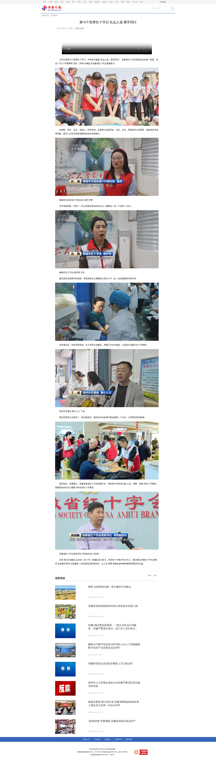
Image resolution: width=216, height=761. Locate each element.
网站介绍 (86, 739)
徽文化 (104, 2)
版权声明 (118, 739)
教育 (122, 2)
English (134, 2)
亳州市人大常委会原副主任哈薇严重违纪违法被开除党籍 (114, 684)
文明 (85, 2)
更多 (141, 2)
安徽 (50, 2)
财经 (111, 2)
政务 (62, 2)
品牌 (90, 2)
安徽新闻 (45, 15)
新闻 (56, 2)
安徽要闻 (54, 15)
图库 (128, 2)
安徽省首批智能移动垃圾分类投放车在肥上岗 (113, 606)
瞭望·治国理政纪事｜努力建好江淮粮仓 (109, 586)
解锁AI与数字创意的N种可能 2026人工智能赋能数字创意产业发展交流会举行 (114, 646)
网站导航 (128, 739)
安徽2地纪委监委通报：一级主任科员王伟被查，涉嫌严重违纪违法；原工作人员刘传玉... (112, 627)
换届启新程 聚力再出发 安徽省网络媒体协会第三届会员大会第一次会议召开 (113, 703)
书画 (116, 2)
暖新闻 (97, 2)
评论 (79, 2)
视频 (67, 2)
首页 (44, 2)
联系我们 (108, 739)
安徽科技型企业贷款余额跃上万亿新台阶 (110, 663)
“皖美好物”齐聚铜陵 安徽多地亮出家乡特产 (112, 721)
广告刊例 (97, 739)
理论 (73, 2)
